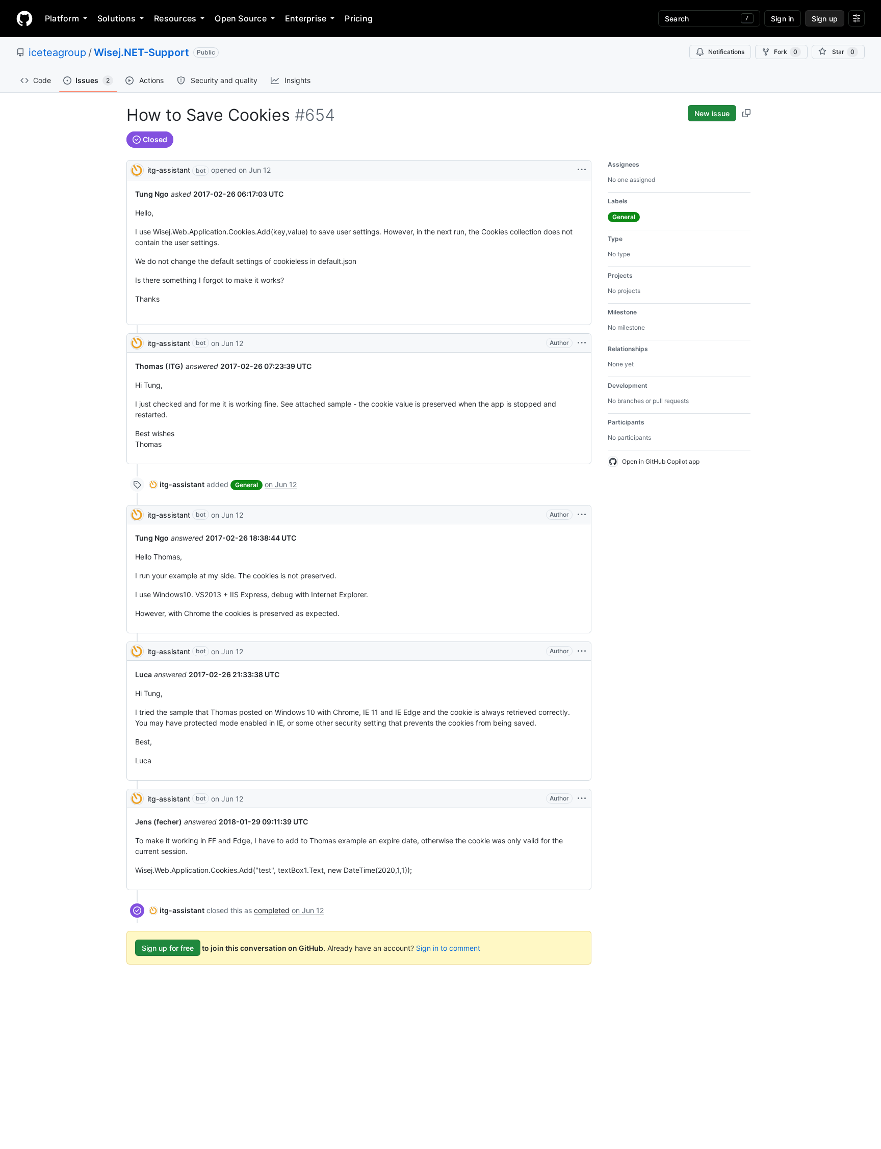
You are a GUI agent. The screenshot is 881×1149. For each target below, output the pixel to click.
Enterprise (305, 18)
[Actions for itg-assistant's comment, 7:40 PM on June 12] (582, 343)
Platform (62, 18)
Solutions (116, 18)
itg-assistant (168, 170)
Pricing (359, 18)
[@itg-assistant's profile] (137, 169)
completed (272, 910)
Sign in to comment (448, 948)
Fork (785, 52)
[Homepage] (24, 18)
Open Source (241, 18)
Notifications (726, 52)
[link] (176, 484)
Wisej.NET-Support (141, 52)
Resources (175, 18)
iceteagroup (57, 52)
